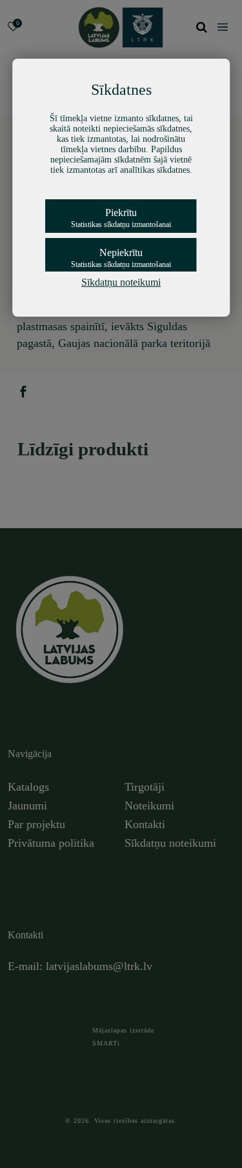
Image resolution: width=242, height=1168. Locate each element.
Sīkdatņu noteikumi (121, 282)
